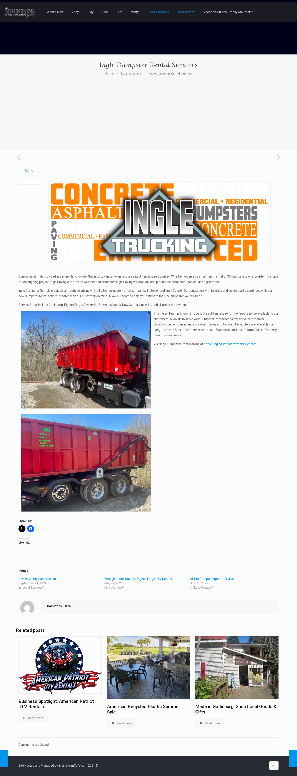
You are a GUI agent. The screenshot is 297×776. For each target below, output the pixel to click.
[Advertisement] (148, 108)
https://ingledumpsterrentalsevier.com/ (231, 344)
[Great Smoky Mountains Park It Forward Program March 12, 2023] (293, 758)
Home (109, 73)
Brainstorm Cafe (58, 606)
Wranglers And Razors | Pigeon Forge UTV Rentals (138, 579)
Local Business (131, 73)
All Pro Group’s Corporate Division (212, 579)
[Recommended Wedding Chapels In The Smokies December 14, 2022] (4, 758)
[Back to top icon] (274, 765)
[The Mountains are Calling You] (20, 12)
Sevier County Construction (37, 579)
